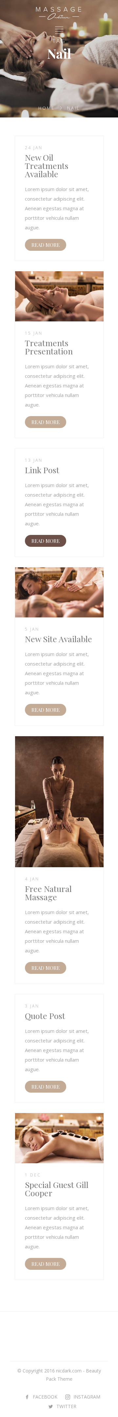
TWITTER (66, 1406)
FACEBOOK (45, 1397)
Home (46, 108)
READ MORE (45, 245)
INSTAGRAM (86, 1397)
